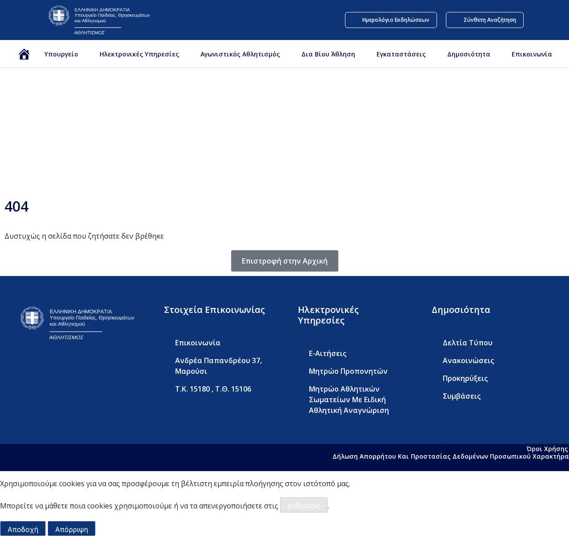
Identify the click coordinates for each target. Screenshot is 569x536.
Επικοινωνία (532, 54)
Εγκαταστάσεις (401, 54)
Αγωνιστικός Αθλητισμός (240, 54)
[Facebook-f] (20, 368)
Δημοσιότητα (468, 54)
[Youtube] (56, 368)
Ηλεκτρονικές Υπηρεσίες (139, 54)
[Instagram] (73, 368)
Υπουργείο (61, 54)
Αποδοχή (23, 529)
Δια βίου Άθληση (328, 54)
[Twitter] (38, 368)
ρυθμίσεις (304, 505)
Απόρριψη (71, 529)
